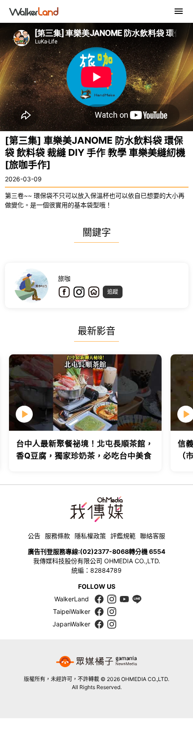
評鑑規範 (123, 536)
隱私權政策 (90, 536)
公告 (34, 536)
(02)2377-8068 (104, 551)
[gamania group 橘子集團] (96, 662)
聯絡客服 (152, 536)
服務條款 (57, 536)
